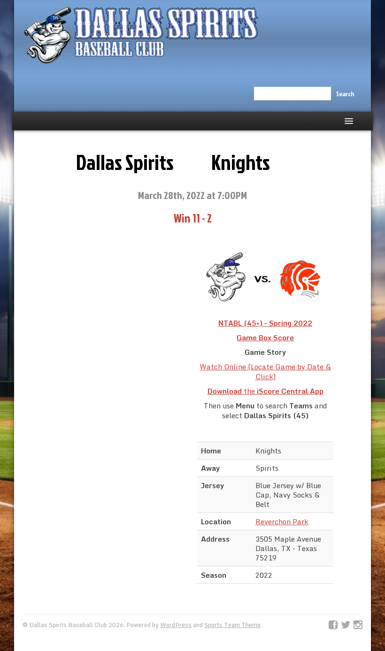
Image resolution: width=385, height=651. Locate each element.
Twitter (345, 625)
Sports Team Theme (232, 625)
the (265, 391)
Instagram (358, 625)
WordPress (176, 625)
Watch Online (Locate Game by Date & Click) (265, 371)
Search (345, 93)
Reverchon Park (281, 521)
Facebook (333, 625)
